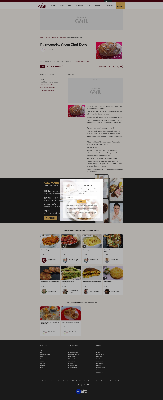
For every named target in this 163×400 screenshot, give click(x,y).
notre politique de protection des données (81, 209)
